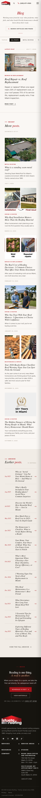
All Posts (15, 40)
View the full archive (20, 647)
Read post (10, 104)
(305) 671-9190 (31, 701)
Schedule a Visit (20, 689)
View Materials (20, 695)
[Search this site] (14, 3)
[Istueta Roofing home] (5, 3)
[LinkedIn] (17, 738)
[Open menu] (37, 3)
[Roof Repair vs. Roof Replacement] (20, 62)
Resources (11, 750)
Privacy (4, 792)
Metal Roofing (28, 40)
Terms (10, 792)
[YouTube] (12, 738)
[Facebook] (3, 738)
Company (11, 753)
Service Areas (30, 743)
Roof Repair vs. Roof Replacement (16, 80)
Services (11, 743)
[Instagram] (8, 738)
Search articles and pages (22, 29)
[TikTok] (21, 738)
